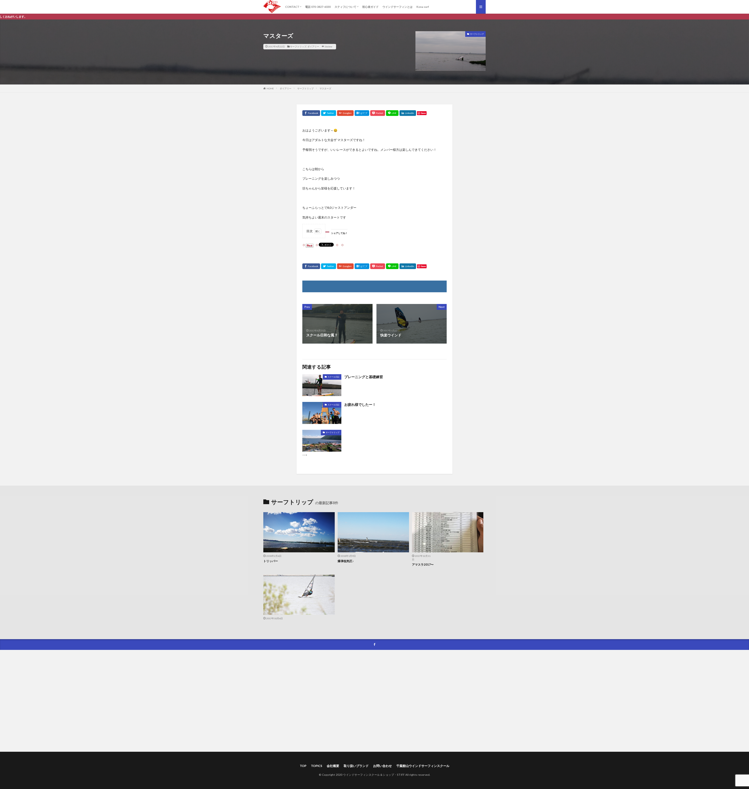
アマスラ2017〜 (423, 564)
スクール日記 (333, 377)
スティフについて (345, 6)
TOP (303, 766)
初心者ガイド (370, 6)
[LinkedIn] (407, 113)
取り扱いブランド (356, 766)
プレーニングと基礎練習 (363, 377)
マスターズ (325, 88)
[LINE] (392, 113)
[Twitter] (328, 113)
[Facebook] (311, 113)
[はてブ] (362, 113)
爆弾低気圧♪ (346, 561)
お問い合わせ (382, 766)
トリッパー (270, 561)
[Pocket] (377, 113)
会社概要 (333, 766)
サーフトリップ (298, 46)
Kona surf (422, 6)
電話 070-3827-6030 (318, 6)
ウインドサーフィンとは (397, 6)
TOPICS (316, 766)
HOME (270, 88)
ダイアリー (313, 46)
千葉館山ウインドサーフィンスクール (422, 766)
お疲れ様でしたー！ (360, 404)
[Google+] (345, 113)
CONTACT (292, 6)
